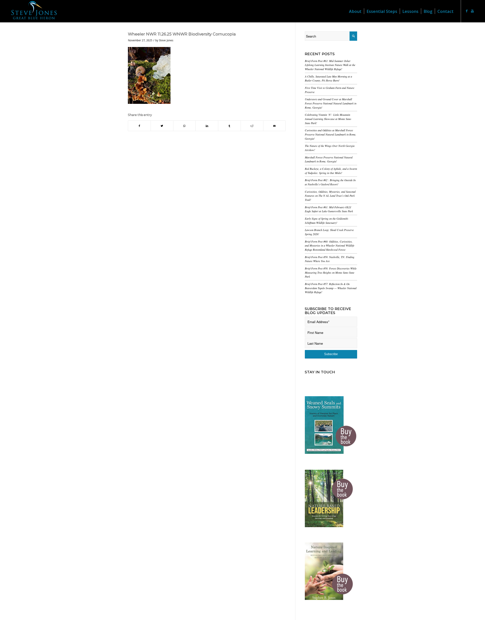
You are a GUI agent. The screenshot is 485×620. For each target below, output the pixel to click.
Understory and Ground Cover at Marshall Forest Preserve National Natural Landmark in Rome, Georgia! (330, 103)
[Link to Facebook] (467, 11)
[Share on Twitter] (162, 126)
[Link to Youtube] (472, 11)
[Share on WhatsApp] (184, 126)
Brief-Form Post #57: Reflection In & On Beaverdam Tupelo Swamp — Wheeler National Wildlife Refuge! (331, 288)
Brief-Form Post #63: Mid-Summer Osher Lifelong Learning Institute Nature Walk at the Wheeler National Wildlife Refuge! (330, 65)
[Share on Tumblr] (229, 126)
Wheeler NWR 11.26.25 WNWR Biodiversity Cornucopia (182, 34)
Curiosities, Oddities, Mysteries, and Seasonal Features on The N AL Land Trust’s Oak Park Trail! (330, 196)
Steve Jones (166, 40)
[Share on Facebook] (139, 126)
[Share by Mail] (274, 126)
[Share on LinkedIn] (207, 126)
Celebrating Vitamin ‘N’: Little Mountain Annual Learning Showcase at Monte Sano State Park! (328, 119)
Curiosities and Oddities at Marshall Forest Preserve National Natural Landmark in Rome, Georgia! (330, 134)
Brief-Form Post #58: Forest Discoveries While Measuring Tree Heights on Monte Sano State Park (331, 272)
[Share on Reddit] (252, 126)
